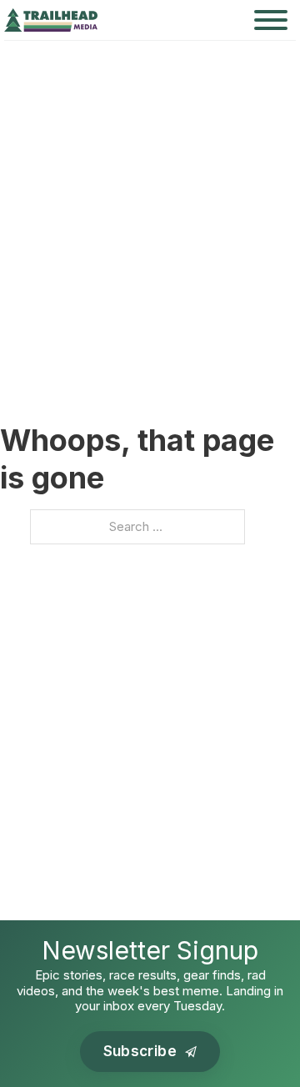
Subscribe (140, 1051)
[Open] (271, 20)
